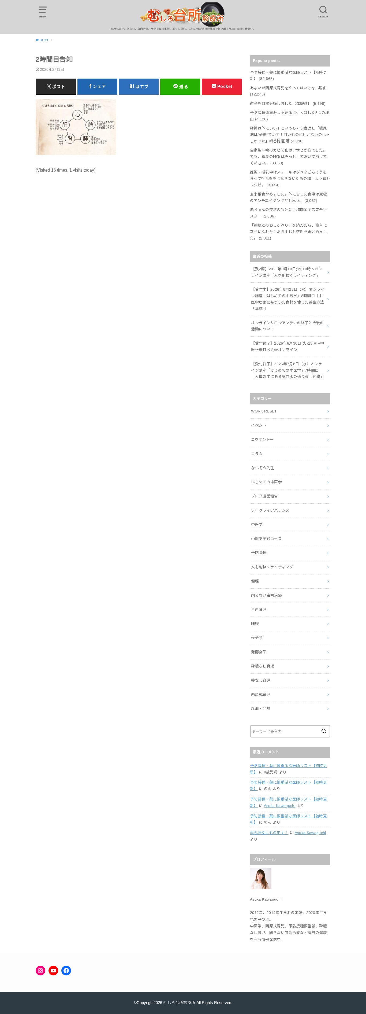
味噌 (255, 623)
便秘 (255, 581)
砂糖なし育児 (262, 666)
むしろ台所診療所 (179, 1003)
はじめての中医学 (266, 482)
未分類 (257, 638)
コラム (257, 454)
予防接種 (258, 553)
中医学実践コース (266, 539)
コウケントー (262, 439)
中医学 (257, 524)
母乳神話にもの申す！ (269, 833)
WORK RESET (264, 411)
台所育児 (258, 609)
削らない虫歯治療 (266, 595)
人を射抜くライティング (272, 567)
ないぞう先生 (262, 468)
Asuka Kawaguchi (279, 805)
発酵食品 (258, 652)
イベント (258, 425)
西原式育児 (260, 694)
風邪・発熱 (260, 708)
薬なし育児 (260, 680)
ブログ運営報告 (264, 496)
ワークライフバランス (270, 510)
